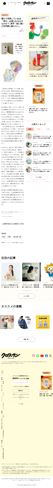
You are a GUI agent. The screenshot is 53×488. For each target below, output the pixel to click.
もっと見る (39, 177)
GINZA (22, 478)
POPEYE (11, 478)
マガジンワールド (25, 480)
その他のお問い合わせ (34, 464)
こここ (17, 480)
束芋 (9, 236)
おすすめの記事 (1, 423)
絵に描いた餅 (17, 236)
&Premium (30, 478)
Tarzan (35, 478)
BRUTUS (6, 478)
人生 (3, 416)
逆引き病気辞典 (3, 453)
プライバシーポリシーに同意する (21, 386)
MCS (20, 480)
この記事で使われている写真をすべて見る (13, 223)
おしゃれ (1, 388)
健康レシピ (1, 443)
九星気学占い (3, 434)
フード (1, 399)
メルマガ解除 (20, 403)
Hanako (26, 478)
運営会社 (18, 464)
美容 (3, 382)
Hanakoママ (43, 478)
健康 (1, 378)
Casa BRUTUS (17, 478)
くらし (3, 394)
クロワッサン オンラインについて (8, 464)
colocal (38, 478)
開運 (1, 412)
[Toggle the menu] (4, 3)
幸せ (3, 236)
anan (3, 478)
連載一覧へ (26, 339)
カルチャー (5, 15)
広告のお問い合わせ (25, 464)
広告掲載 (31, 480)
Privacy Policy (37, 480)
